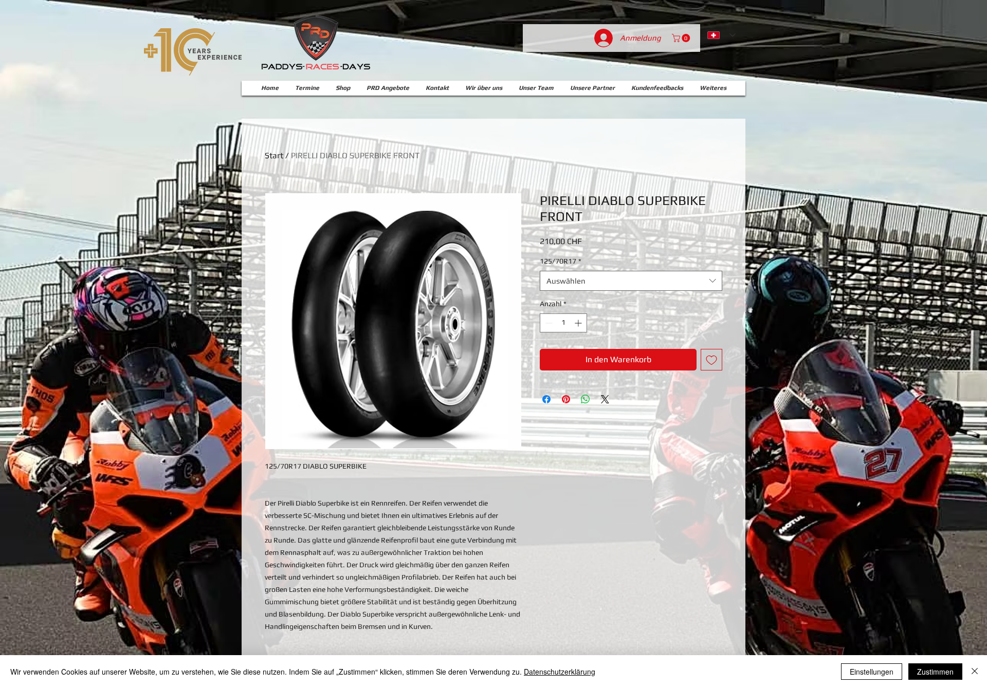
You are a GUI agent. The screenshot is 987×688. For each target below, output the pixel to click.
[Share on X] (605, 399)
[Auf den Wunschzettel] (711, 359)
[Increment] (579, 323)
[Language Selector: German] (721, 35)
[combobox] (631, 281)
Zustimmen (935, 671)
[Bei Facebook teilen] (546, 399)
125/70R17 (560, 261)
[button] (682, 38)
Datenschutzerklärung (559, 671)
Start (274, 155)
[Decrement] (547, 323)
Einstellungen (871, 671)
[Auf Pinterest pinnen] (566, 399)
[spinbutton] (563, 323)
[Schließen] (974, 671)
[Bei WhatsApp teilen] (585, 399)
